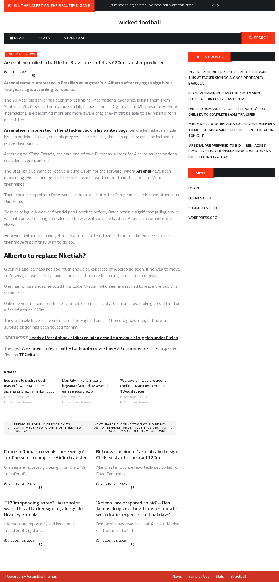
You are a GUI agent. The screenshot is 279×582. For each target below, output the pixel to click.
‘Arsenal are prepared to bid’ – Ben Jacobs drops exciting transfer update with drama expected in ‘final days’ (136, 508)
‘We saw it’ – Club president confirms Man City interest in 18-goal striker (143, 386)
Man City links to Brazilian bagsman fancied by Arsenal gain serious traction (85, 386)
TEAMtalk (28, 355)
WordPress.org (202, 217)
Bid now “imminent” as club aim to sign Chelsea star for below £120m (137, 454)
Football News (21, 54)
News (19, 38)
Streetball (75, 38)
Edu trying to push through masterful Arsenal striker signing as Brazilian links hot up (29, 386)
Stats (44, 38)
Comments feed (202, 207)
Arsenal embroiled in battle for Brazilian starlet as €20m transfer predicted (91, 348)
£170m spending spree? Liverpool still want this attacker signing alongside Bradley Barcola (44, 508)
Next (218, 5)
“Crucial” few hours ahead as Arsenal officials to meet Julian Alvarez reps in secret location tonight (231, 130)
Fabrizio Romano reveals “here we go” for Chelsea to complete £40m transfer (45, 454)
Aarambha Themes (42, 576)
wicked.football (139, 22)
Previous (213, 5)
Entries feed (199, 197)
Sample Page (199, 576)
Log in (193, 188)
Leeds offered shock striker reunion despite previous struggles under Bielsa (103, 337)
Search (261, 37)
